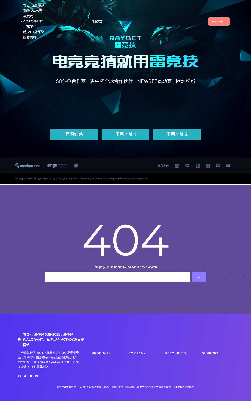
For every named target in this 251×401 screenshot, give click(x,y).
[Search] (199, 277)
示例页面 (97, 21)
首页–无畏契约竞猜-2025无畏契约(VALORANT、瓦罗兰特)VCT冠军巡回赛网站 (34, 21)
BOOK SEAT (219, 21)
